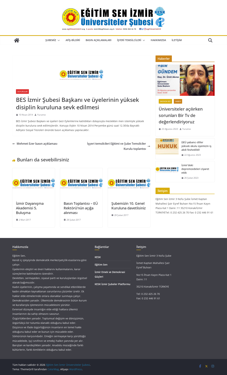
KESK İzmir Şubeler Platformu (112, 284)
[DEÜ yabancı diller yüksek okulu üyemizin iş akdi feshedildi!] (167, 148)
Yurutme (41, 114)
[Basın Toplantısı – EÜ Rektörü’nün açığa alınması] (81, 171)
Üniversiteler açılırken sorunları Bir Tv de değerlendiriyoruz (181, 115)
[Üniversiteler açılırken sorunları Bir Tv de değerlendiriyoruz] (185, 80)
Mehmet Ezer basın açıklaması (37, 144)
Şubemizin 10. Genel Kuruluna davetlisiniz (128, 205)
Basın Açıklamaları (98, 40)
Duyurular (22, 91)
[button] (58, 40)
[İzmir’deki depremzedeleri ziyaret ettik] (167, 171)
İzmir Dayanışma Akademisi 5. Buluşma (30, 208)
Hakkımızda (158, 40)
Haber (178, 101)
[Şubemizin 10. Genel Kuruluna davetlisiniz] (129, 171)
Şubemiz (50, 40)
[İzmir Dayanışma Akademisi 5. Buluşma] (33, 171)
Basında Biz (165, 101)
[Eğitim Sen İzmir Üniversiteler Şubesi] (16, 40)
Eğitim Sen (101, 264)
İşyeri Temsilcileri (129, 40)
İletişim (177, 40)
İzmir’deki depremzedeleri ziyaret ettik (195, 169)
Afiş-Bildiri (73, 40)
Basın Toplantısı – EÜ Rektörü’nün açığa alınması (81, 208)
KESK (98, 257)
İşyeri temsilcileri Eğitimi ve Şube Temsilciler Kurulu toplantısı (116, 146)
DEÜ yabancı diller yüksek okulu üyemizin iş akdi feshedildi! (196, 146)
